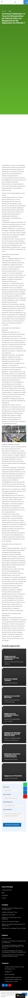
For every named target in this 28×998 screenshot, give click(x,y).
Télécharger (5, 895)
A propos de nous (6, 890)
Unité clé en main (6, 938)
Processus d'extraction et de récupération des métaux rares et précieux (13, 955)
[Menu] (15, 2)
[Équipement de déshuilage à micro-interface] (14, 715)
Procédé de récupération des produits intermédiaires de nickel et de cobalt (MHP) (14, 951)
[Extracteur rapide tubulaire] (14, 677)
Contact (4, 898)
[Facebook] (3, 985)
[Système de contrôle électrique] (14, 696)
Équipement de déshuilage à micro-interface (14, 928)
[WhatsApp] (25, 784)
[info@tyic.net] (3, 972)
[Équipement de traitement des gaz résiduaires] (14, 658)
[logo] (5, 2)
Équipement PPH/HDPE (8, 914)
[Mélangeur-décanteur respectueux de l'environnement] (14, 753)
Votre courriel (7, 794)
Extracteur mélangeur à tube (9, 912)
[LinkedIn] (6, 985)
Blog (3, 892)
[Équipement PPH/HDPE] (14, 772)
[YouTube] (9, 985)
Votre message (7, 809)
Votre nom (6, 787)
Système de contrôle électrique (10, 921)
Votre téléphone (8, 802)
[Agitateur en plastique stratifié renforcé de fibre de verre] (14, 734)
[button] (20, 2)
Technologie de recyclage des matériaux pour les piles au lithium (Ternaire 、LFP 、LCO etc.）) (13, 947)
